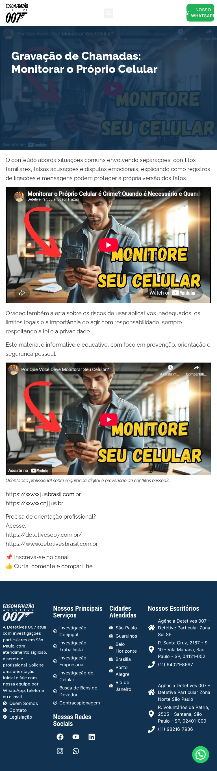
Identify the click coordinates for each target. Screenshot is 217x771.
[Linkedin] (92, 737)
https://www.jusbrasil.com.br (43, 494)
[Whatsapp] (76, 751)
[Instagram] (60, 751)
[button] (108, 13)
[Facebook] (60, 737)
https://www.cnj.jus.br (34, 503)
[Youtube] (76, 737)
